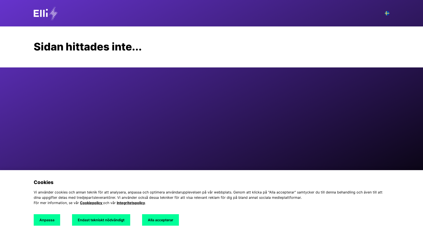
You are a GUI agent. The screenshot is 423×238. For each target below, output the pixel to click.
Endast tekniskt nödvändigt (101, 220)
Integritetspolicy (131, 203)
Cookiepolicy (91, 203)
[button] (387, 13)
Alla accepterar (160, 220)
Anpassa (46, 220)
